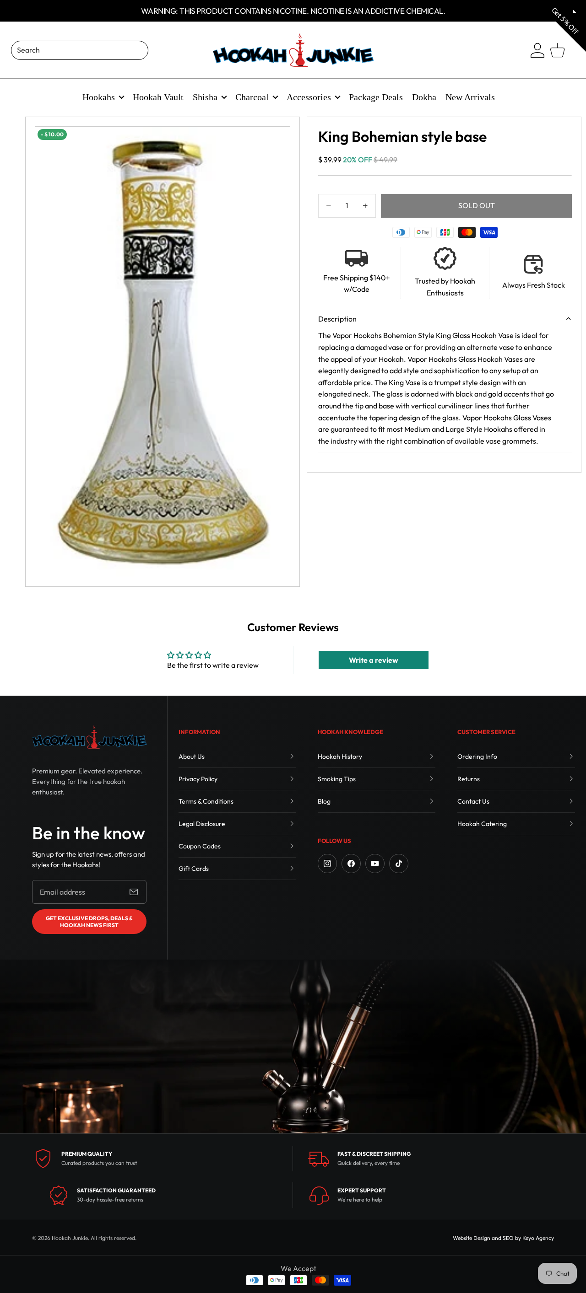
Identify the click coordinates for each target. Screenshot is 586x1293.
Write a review (373, 660)
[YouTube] (375, 863)
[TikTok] (398, 863)
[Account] (537, 50)
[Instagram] (327, 863)
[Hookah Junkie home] (89, 737)
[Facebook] (351, 863)
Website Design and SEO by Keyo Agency (503, 1237)
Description (337, 318)
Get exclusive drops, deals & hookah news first (89, 921)
